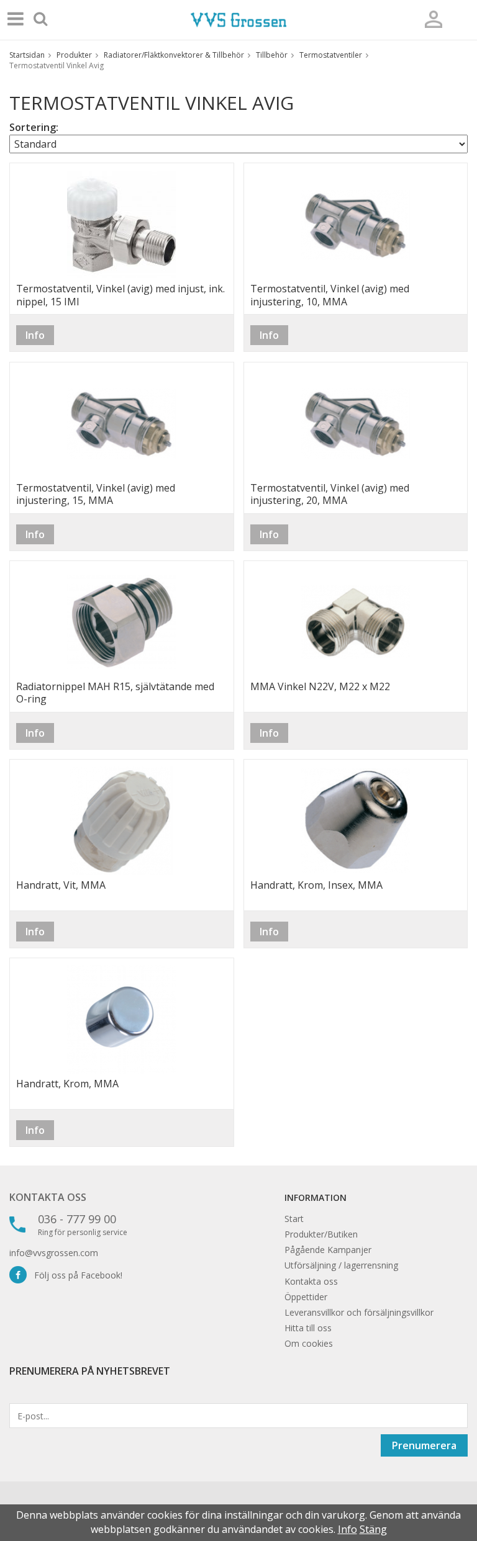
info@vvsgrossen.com (53, 1253)
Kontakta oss (47, 1197)
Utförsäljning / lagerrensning (341, 1265)
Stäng (373, 1529)
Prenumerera (424, 1445)
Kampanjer (349, 1250)
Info (35, 335)
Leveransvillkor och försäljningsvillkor (359, 1312)
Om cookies (308, 1343)
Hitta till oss (308, 1328)
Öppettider (305, 1297)
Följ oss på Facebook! (74, 1275)
